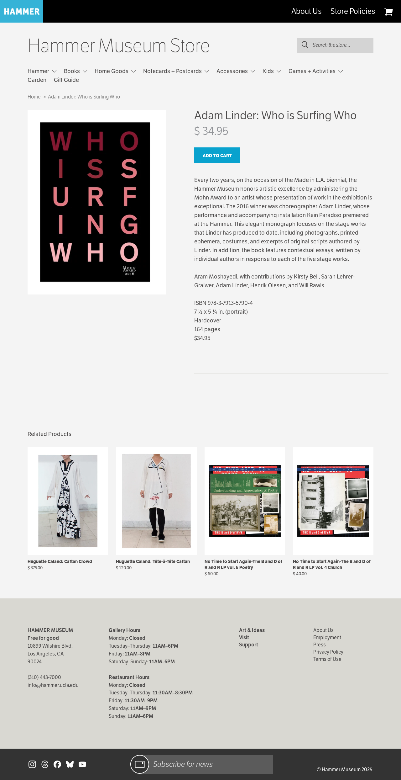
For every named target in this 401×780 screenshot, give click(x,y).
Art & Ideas (252, 630)
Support (248, 644)
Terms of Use (327, 659)
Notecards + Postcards (173, 71)
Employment (327, 637)
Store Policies (353, 11)
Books (72, 71)
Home (34, 96)
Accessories (232, 71)
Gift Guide (66, 79)
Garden (37, 79)
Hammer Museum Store (119, 45)
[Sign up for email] (139, 764)
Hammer (39, 71)
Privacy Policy (328, 652)
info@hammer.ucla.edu (53, 685)
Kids (269, 71)
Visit (244, 637)
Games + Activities (313, 71)
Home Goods (112, 71)
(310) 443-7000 (44, 677)
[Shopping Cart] (388, 12)
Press (319, 644)
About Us (306, 11)
